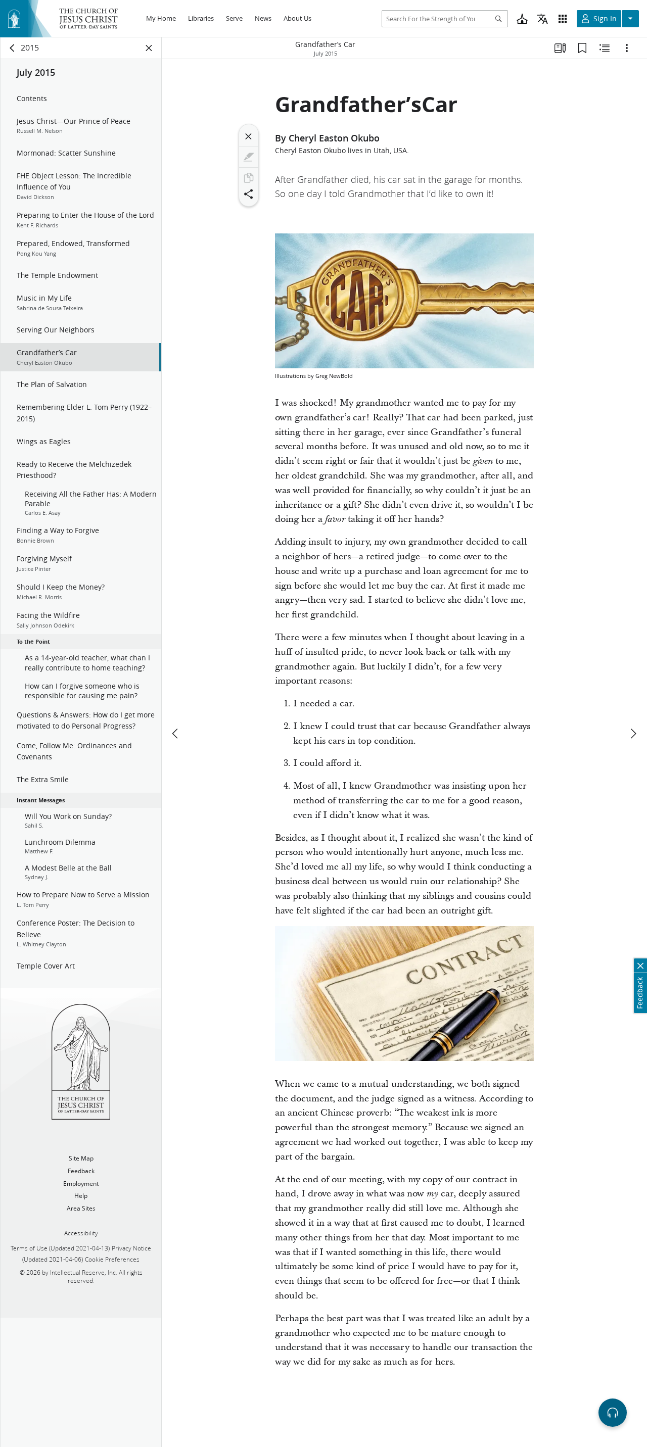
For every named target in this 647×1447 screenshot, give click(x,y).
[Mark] (249, 157)
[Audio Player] (612, 1412)
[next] (633, 734)
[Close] (249, 136)
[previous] (176, 734)
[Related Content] (604, 48)
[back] (13, 48)
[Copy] (249, 178)
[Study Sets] (560, 48)
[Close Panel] (149, 48)
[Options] (627, 48)
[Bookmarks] (582, 48)
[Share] (249, 194)
